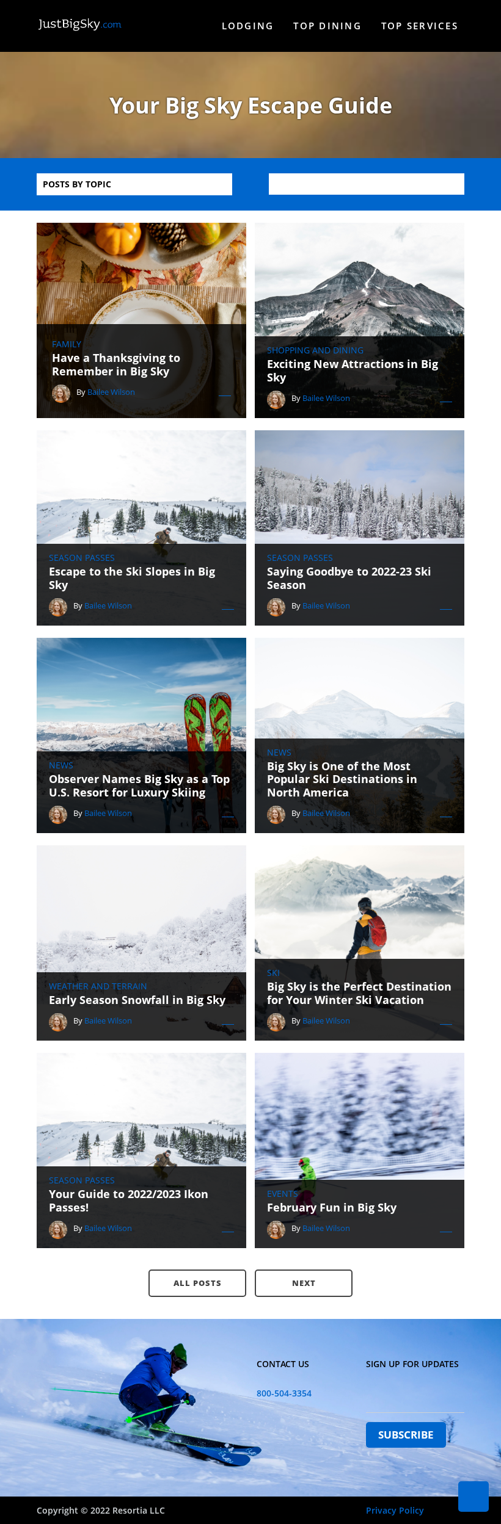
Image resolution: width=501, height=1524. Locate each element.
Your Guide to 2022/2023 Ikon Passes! (128, 1201)
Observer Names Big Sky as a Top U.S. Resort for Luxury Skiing (139, 786)
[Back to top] (473, 1496)
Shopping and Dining (315, 350)
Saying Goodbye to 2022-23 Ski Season (349, 578)
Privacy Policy (395, 1510)
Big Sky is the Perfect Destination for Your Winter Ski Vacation (359, 993)
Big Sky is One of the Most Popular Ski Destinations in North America (342, 780)
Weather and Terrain (98, 986)
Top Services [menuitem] (419, 26)
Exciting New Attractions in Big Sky (352, 371)
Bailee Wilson (111, 391)
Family (66, 344)
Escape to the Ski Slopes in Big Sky (132, 578)
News (61, 765)
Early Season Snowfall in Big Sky (137, 1000)
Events (282, 1194)
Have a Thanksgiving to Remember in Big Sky (116, 365)
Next (304, 1282)
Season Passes (82, 558)
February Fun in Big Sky (332, 1208)
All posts (198, 1282)
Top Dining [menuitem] (327, 26)
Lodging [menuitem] (248, 26)
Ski (273, 973)
